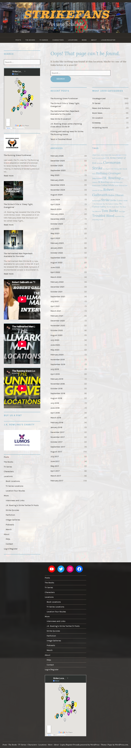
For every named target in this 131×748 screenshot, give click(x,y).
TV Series (44, 40)
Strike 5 (114, 200)
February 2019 (57, 379)
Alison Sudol (104, 155)
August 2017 (56, 452)
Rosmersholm (96, 201)
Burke (103, 158)
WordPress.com (121, 745)
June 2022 (55, 267)
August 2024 (56, 195)
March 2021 (56, 311)
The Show (123, 207)
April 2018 (55, 413)
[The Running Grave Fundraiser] (22, 143)
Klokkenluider (96, 185)
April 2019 (55, 374)
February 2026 (57, 156)
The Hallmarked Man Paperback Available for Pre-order (65, 112)
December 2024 (58, 185)
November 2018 (58, 384)
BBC (110, 155)
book (120, 155)
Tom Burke (109, 211)
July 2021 (55, 301)
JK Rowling (103, 182)
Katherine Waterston (116, 182)
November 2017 (58, 437)
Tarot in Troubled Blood (61, 139)
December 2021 (57, 287)
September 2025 (58, 170)
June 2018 (55, 408)
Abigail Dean (96, 155)
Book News (97, 113)
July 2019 (55, 369)
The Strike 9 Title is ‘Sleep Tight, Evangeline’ (65, 104)
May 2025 (55, 175)
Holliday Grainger (108, 173)
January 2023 (57, 248)
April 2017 (55, 471)
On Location (97, 118)
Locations (73, 40)
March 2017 (56, 476)
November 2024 (58, 190)
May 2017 (55, 466)
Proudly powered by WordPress (86, 745)
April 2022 (55, 272)
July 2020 (55, 340)
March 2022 (56, 277)
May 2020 (55, 350)
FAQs (8, 539)
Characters (58, 40)
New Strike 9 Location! (61, 119)
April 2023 (55, 238)
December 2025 (58, 161)
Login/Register (108, 40)
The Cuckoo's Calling (111, 204)
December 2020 (58, 321)
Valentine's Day (119, 216)
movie (116, 185)
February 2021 (57, 316)
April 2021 (55, 306)
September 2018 (58, 393)
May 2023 (55, 233)
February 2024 (57, 214)
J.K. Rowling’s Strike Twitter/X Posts (22, 505)
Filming (116, 169)
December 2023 (58, 219)
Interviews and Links (15, 500)
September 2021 (58, 296)
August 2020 (56, 335)
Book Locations (13, 481)
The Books (30, 40)
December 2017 (57, 432)
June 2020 (55, 345)
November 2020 (58, 325)
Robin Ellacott (116, 195)
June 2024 (55, 199)
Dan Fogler (106, 169)
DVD (112, 169)
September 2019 (58, 364)
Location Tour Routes (15, 491)
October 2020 (57, 330)
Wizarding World (100, 127)
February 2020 (57, 355)
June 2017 (55, 461)
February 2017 (57, 481)
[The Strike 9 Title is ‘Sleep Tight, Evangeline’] (22, 191)
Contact (9, 544)
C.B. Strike (110, 158)
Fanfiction (10, 515)
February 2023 (57, 243)
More (84, 40)
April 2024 (55, 204)
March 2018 (56, 418)
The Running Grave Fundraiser (64, 98)
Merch (9, 529)
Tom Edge (122, 211)
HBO (120, 169)
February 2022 (57, 282)
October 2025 (57, 165)
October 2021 (56, 292)
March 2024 (56, 209)
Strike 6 (120, 201)
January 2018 (56, 427)
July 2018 (55, 403)
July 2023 (55, 229)
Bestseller (115, 155)
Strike (105, 200)
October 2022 (57, 253)
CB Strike (100, 163)
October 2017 (56, 442)
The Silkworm (96, 211)
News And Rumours (101, 108)
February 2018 (57, 422)
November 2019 (58, 359)
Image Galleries (13, 520)
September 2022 (58, 258)
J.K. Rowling (111, 178)
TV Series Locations (14, 486)
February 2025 (57, 180)
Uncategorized (99, 98)
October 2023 (57, 224)
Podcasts (10, 524)
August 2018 (56, 398)
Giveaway (96, 123)
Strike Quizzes (12, 510)
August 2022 (56, 262)
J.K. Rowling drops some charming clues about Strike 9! (66, 125)
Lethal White (107, 185)
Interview (97, 178)
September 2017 (58, 447)
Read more (9, 176)
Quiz (101, 190)
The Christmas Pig (99, 204)
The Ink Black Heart (113, 207)
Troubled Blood (103, 216)
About (94, 40)
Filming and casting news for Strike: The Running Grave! (67, 133)
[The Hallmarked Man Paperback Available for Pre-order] (22, 240)
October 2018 (56, 388)
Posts (18, 40)
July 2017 (55, 456)
